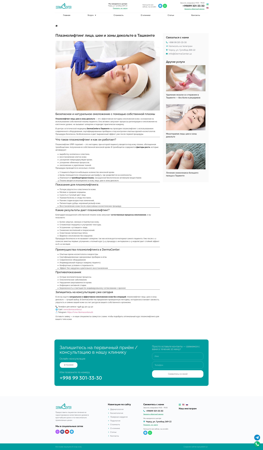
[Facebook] (62, 432)
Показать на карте (120, 8)
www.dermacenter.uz (72, 309)
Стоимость (118, 15)
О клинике (145, 15)
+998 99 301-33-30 (81, 378)
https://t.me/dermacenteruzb (80, 312)
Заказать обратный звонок (194, 9)
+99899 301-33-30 (193, 5)
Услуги (90, 15)
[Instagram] (57, 432)
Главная (66, 15)
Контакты (195, 15)
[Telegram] (160, 6)
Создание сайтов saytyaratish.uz (195, 447)
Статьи (171, 15)
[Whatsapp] (165, 6)
